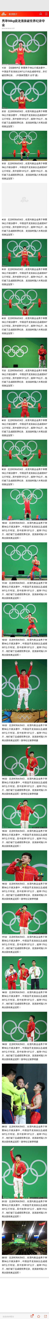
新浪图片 (13, 13)
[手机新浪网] (3, 14)
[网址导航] (46, 13)
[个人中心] (40, 13)
